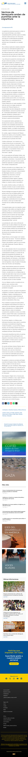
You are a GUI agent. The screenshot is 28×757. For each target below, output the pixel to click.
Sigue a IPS (5, 702)
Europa (4, 723)
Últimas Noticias (22, 409)
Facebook (5, 707)
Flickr (4, 709)
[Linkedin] (21, 678)
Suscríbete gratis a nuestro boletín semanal (14, 658)
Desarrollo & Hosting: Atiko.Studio (14, 751)
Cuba (21, 412)
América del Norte (7, 719)
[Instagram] (14, 678)
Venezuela (9, 415)
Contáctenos (6, 693)
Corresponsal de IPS (7, 27)
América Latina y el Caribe (8, 412)
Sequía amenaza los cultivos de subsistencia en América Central (13, 594)
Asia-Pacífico (6, 721)
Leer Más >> (5, 493)
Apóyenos (5, 695)
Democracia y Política (7, 414)
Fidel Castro (15, 414)
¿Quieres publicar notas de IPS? (10, 697)
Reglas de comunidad (7, 711)
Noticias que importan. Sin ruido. (14, 651)
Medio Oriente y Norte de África (10, 725)
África (4, 716)
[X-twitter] (10, 678)
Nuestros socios (6, 691)
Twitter (4, 705)
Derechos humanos (13, 409)
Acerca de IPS (6, 689)
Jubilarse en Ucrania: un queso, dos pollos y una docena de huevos (13, 498)
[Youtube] (17, 678)
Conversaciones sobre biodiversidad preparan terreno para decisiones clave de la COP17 (14, 512)
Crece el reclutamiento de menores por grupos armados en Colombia (12, 491)
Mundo (4, 727)
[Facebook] (6, 678)
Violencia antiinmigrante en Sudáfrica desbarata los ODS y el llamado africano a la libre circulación (13, 614)
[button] (3, 403)
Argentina (17, 412)
